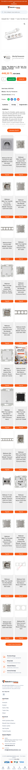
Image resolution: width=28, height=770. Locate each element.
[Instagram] (3, 694)
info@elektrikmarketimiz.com (13, 750)
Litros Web (16, 759)
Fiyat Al (7, 174)
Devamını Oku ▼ (14, 130)
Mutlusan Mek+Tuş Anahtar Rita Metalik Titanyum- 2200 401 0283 (21, 203)
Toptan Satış (5, 710)
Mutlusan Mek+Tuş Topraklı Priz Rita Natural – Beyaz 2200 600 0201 (21, 498)
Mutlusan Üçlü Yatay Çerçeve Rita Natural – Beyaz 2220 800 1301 (21, 582)
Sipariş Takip (5, 707)
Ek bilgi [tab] (14, 104)
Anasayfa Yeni (5, 19)
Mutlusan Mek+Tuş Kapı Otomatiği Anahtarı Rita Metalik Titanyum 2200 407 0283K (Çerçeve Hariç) (21, 541)
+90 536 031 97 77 (10, 745)
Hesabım (4, 705)
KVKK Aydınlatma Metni (8, 720)
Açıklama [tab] (5, 104)
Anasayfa (4, 702)
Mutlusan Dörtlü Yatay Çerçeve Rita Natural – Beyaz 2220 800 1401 (21, 372)
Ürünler (12, 19)
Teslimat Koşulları (6, 731)
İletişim (4, 713)
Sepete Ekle (11, 79)
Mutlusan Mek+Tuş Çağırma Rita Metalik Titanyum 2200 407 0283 (21, 245)
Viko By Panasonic (11, 91)
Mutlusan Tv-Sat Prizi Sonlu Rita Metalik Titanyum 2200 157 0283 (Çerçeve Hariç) (7, 498)
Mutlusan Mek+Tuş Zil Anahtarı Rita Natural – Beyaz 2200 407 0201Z (7, 372)
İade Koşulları (5, 728)
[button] (24, 24)
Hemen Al (21, 79)
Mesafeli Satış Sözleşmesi (8, 723)
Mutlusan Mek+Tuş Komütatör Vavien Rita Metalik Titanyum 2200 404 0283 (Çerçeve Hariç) (21, 288)
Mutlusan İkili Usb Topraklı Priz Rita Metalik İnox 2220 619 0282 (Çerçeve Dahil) (7, 161)
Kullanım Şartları (6, 725)
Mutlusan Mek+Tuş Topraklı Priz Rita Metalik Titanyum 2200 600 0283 (7, 582)
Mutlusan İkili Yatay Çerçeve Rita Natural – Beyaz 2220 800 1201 (21, 625)
